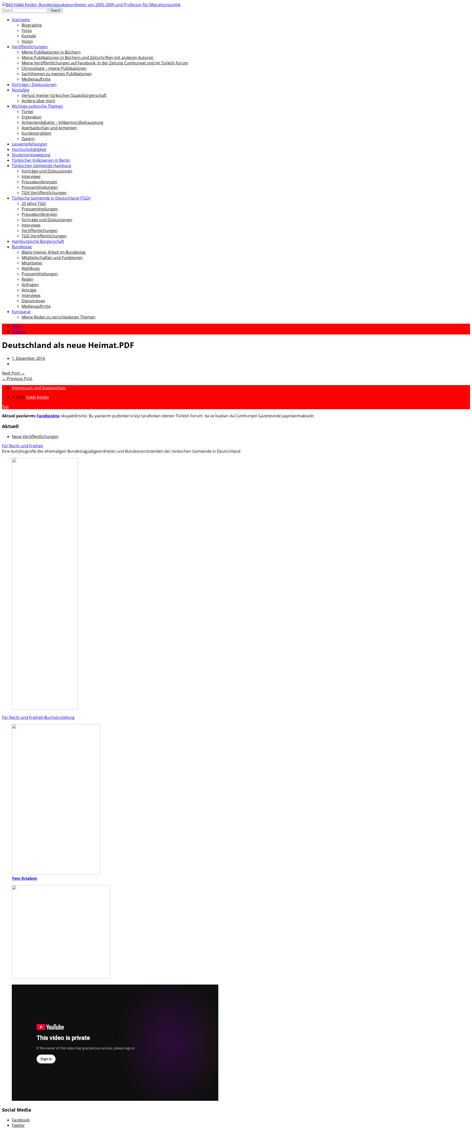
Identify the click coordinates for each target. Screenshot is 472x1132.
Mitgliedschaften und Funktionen (52, 257)
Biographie (32, 25)
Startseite (21, 19)
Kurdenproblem (36, 133)
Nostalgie (20, 90)
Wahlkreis (31, 268)
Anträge (29, 290)
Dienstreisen (33, 301)
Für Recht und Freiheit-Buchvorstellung (38, 717)
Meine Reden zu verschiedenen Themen (58, 317)
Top (5, 406)
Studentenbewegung (31, 155)
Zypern (28, 138)
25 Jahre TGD (34, 203)
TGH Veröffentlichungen (44, 192)
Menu (17, 326)
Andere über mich (38, 100)
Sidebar (19, 331)
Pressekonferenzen (39, 182)
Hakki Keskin (37, 397)
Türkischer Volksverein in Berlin (41, 160)
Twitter (18, 1125)
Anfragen (30, 284)
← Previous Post (17, 378)
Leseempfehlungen (29, 144)
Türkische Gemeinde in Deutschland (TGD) (51, 198)
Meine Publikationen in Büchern (51, 52)
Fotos (27, 30)
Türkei (27, 111)
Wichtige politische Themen (37, 106)
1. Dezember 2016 (28, 358)
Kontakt (29, 36)
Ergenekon (32, 117)
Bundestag (22, 246)
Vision (27, 41)
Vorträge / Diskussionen (34, 84)
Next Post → (13, 373)
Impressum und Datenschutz (39, 388)
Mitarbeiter (32, 263)
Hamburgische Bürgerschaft (38, 241)
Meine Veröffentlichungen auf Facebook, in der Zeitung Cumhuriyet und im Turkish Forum (105, 63)
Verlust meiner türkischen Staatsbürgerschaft (64, 95)
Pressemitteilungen (40, 187)
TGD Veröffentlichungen (44, 236)
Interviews (31, 176)
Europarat (21, 311)
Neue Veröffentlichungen (35, 436)
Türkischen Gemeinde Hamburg (41, 165)
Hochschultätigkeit (29, 149)
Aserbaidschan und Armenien (49, 128)
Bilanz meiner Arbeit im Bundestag (54, 252)
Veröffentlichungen (30, 46)
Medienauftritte (36, 79)
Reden (27, 279)
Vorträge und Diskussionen (47, 171)
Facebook (21, 1120)
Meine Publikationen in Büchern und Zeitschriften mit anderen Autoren (87, 57)
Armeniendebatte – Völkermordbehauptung (62, 122)
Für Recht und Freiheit (22, 446)
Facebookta (48, 416)
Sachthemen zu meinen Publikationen (57, 73)
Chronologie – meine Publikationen (54, 68)
